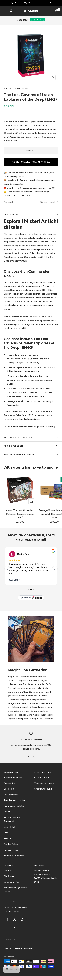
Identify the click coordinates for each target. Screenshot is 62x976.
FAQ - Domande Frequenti (19, 455)
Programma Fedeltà (14, 806)
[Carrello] (56, 10)
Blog (6, 832)
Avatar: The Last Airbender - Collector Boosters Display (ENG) (19, 514)
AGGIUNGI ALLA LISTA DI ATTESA (31, 162)
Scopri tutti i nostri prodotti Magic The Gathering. (29, 426)
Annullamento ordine (14, 800)
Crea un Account (43, 789)
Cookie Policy (11, 844)
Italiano (9, 939)
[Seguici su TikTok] (14, 926)
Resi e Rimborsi (11, 794)
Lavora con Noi (11, 882)
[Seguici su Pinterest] (7, 926)
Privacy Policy (11, 850)
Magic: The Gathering (17, 88)
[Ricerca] (11, 10)
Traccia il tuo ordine (44, 783)
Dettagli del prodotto (18, 437)
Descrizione (11, 214)
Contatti (8, 870)
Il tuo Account (41, 777)
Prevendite (9, 783)
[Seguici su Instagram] (21, 919)
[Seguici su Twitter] (14, 919)
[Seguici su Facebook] (7, 919)
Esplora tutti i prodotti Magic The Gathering (30, 718)
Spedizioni (9, 789)
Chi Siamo (9, 876)
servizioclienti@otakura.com (15, 889)
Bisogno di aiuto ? (49, 202)
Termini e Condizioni (14, 855)
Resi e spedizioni (14, 446)
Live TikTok (10, 827)
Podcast (8, 838)
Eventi (7, 811)
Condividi (8, 202)
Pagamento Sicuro (13, 777)
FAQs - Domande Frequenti (12, 819)
